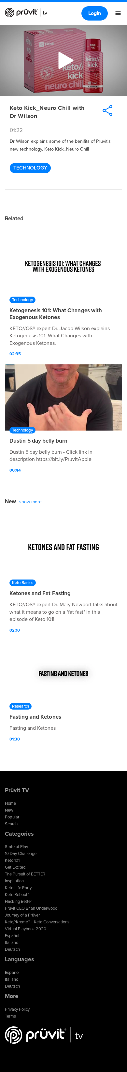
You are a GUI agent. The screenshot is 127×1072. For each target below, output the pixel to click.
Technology (30, 168)
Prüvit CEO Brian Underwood (31, 908)
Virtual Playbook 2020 (25, 929)
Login (94, 13)
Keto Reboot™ (17, 894)
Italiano (11, 942)
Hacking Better (18, 901)
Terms (10, 1016)
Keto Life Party (18, 887)
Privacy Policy (17, 1009)
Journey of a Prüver (22, 915)
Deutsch (12, 949)
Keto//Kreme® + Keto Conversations (37, 922)
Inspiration (14, 881)
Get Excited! (15, 867)
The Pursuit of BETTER (25, 874)
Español (12, 935)
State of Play (16, 846)
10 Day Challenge (20, 853)
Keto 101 (12, 860)
